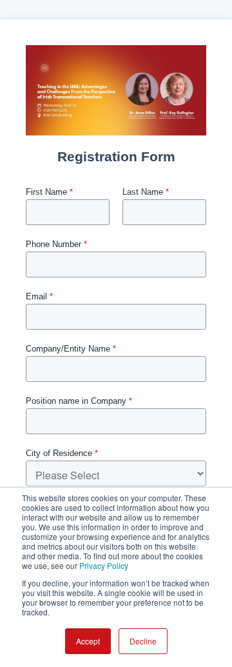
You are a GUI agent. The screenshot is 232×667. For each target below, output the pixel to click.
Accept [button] (88, 640)
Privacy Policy (103, 565)
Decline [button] (143, 640)
